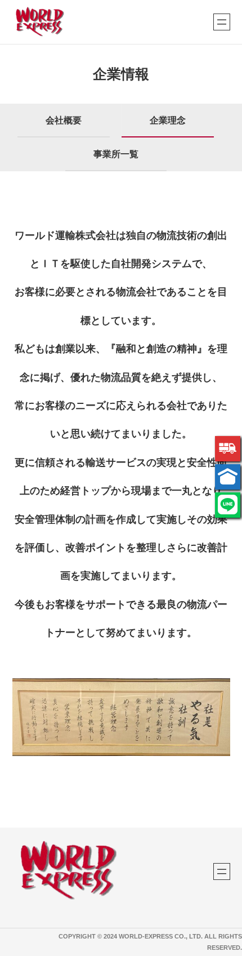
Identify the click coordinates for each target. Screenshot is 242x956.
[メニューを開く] (221, 22)
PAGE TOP (225, 918)
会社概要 (64, 120)
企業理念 (168, 120)
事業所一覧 (115, 154)
